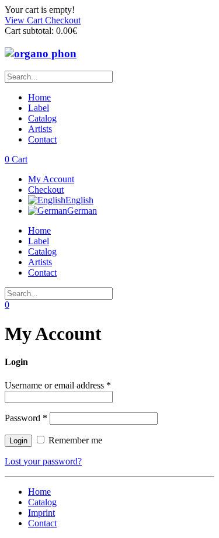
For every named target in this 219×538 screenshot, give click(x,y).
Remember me (74, 440)
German (82, 211)
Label (38, 108)
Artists (40, 129)
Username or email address (58, 385)
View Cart (25, 20)
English (79, 200)
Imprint (41, 513)
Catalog (42, 118)
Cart (16, 159)
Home (39, 97)
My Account (51, 179)
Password (26, 418)
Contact (42, 139)
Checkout (63, 20)
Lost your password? (43, 461)
